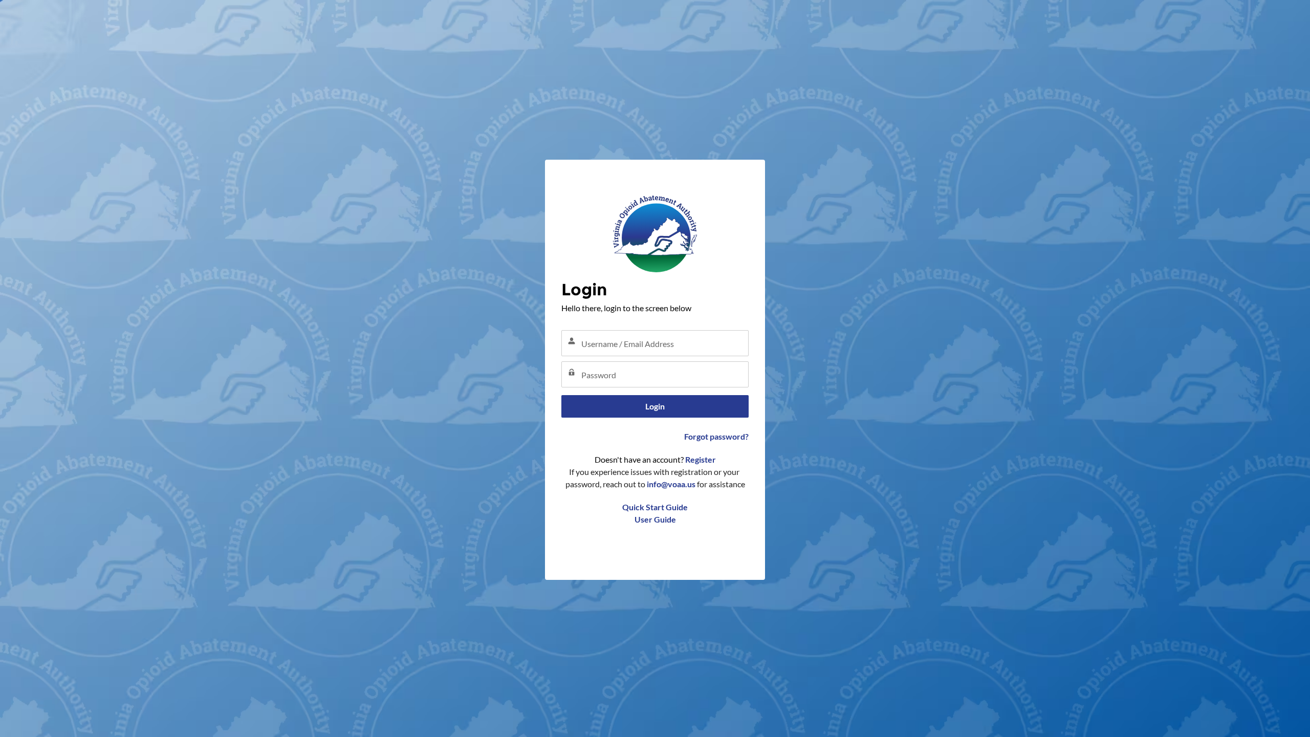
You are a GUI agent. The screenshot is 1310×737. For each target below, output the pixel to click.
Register (700, 459)
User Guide (655, 519)
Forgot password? (716, 436)
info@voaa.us (671, 484)
